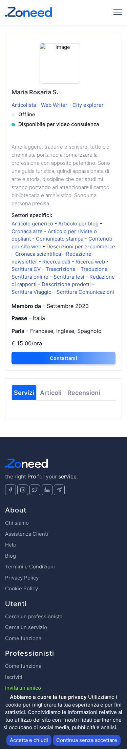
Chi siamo (17, 523)
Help (10, 544)
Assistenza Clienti (26, 534)
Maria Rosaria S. (35, 92)
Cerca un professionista (33, 616)
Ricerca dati (57, 261)
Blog (10, 556)
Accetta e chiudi (29, 740)
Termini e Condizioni (30, 566)
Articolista (24, 105)
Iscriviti (13, 677)
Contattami (63, 358)
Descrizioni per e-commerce (80, 246)
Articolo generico (33, 223)
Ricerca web (91, 261)
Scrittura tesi (70, 277)
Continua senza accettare (86, 740)
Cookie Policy (21, 588)
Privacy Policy (22, 577)
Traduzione (95, 269)
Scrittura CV (27, 269)
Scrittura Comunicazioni (85, 292)
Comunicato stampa (60, 239)
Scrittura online (31, 277)
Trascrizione (61, 269)
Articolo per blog (79, 223)
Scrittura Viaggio (32, 292)
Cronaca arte (28, 231)
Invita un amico (23, 688)
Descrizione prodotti (67, 284)
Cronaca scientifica (38, 254)
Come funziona (23, 638)
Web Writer (55, 105)
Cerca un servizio (26, 627)
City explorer (88, 105)
